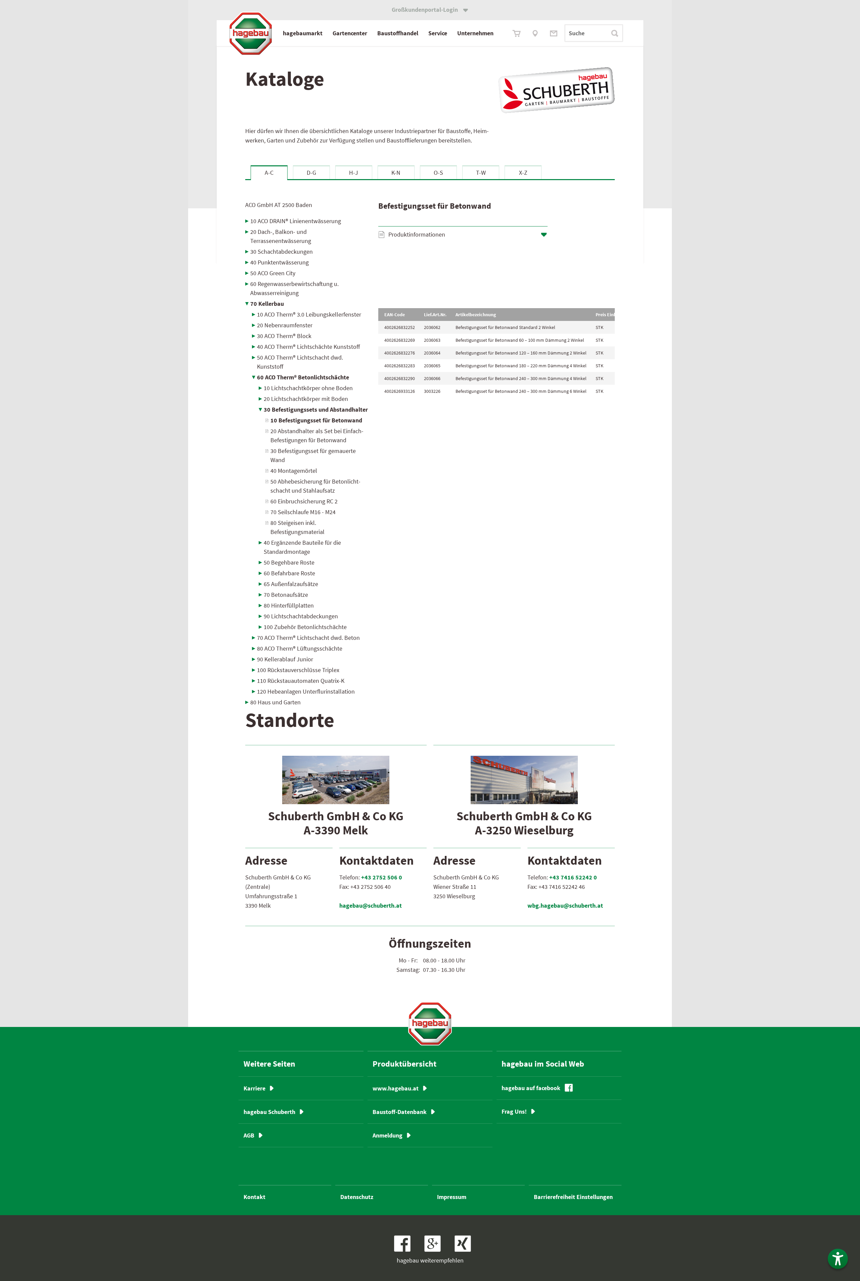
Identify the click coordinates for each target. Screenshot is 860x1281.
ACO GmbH (278, 205)
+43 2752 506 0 (381, 877)
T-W (481, 172)
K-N (395, 172)
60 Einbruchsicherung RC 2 (304, 501)
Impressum (451, 1197)
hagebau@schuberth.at (370, 905)
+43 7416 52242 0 (573, 877)
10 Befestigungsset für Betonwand (316, 420)
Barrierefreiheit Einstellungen (573, 1197)
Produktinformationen (416, 234)
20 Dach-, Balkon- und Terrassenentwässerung (280, 236)
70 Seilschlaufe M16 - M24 (303, 512)
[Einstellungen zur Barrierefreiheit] (838, 1259)
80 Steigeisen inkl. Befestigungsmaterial (297, 527)
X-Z (523, 172)
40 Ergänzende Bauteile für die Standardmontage (302, 547)
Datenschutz (356, 1197)
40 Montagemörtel (293, 470)
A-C (269, 172)
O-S (438, 172)
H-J (353, 172)
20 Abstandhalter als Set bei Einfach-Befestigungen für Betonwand (316, 435)
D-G (311, 172)
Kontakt (254, 1197)
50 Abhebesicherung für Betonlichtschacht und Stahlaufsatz (315, 486)
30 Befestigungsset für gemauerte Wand (313, 455)
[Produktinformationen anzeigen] (496, 274)
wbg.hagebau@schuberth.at (565, 905)
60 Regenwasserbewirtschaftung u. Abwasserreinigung (294, 288)
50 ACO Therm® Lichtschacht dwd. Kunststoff (300, 362)
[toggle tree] (307, 220)
